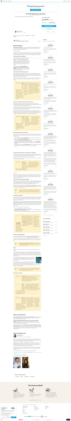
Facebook (37, 352)
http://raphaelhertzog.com (18, 352)
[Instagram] (35, 419)
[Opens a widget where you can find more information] (68, 420)
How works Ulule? (36, 407)
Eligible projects (36, 409)
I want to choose (8, 417)
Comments (33, 35)
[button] (2, 420)
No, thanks (3, 417)
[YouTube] (38, 419)
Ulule (13, 394)
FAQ (21, 35)
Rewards (18, 35)
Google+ (34, 352)
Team (45, 408)
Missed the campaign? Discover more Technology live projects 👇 (49, 26)
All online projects (49, 28)
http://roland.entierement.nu (18, 354)
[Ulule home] (24, 419)
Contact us (24, 409)
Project (15, 35)
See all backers (45, 235)
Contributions (28, 35)
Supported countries (36, 408)
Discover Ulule (46, 407)
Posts (24, 35)
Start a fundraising (25, 407)
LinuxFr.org (18, 59)
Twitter (40, 352)
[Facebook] (32, 419)
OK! (13, 417)
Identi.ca (15, 353)
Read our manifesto (45, 416)
